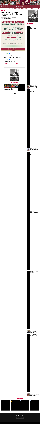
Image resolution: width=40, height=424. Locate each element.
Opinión (15, 8)
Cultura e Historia (21, 8)
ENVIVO (12, 8)
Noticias (32, 8)
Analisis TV (8, 8)
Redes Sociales (13, 61)
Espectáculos (27, 8)
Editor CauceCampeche (7, 18)
